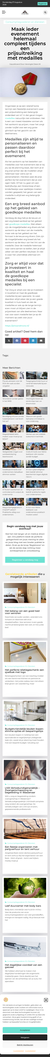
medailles (10, 118)
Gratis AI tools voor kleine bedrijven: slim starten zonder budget (36, 454)
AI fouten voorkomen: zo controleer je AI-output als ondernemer (13, 492)
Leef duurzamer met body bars (23, 905)
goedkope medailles (19, 224)
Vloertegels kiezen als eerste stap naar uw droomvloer (34, 401)
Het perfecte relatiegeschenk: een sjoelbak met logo (24, 671)
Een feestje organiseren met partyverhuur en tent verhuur (22, 848)
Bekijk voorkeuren (25, 1045)
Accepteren (25, 1030)
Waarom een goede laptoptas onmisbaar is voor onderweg (35, 418)
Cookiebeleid (18, 1051)
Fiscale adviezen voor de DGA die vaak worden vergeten (12, 383)
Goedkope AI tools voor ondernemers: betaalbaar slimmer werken (13, 472)
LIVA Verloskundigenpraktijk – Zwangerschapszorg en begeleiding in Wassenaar (22, 790)
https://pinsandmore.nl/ (17, 325)
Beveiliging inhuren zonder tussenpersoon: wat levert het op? (13, 418)
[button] (46, 1000)
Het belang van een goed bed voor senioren (22, 612)
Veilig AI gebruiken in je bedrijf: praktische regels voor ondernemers (35, 492)
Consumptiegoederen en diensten (25, 22)
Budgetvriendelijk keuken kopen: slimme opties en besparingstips (24, 729)
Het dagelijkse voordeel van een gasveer (23, 966)
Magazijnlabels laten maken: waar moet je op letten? (12, 436)
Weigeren (25, 1037)
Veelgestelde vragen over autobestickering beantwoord (13, 454)
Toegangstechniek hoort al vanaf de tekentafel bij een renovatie (36, 383)
